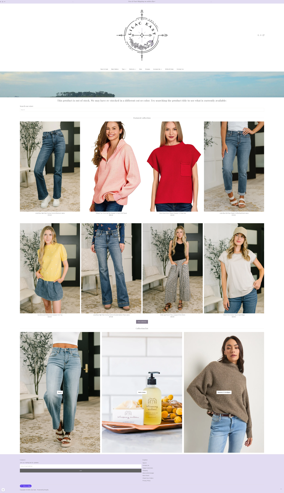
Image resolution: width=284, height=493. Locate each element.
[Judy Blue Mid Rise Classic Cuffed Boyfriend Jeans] (234, 166)
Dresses (147, 69)
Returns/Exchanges (148, 473)
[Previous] (73, 1)
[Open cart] (263, 35)
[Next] (211, 1)
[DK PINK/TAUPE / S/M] (111, 217)
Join (80, 470)
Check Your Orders (148, 478)
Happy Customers (148, 468)
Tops (123, 69)
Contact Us (180, 69)
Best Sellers (115, 69)
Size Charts (146, 475)
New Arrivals (104, 69)
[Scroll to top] (281, 488)
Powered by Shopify (42, 489)
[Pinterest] (5, 2)
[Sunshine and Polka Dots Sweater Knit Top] (50, 268)
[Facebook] (0, 2)
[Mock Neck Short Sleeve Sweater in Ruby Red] (173, 166)
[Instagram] (3, 2)
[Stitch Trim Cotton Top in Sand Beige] (234, 268)
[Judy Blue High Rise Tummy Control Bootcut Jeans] (50, 166)
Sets (140, 69)
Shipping (145, 470)
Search (145, 463)
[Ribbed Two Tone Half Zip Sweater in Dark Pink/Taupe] (111, 166)
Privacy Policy (146, 480)
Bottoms (132, 69)
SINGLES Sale (169, 69)
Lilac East (33, 489)
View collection (142, 321)
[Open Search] (258, 35)
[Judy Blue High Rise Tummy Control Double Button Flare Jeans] (111, 268)
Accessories (157, 69)
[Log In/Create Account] (260, 35)
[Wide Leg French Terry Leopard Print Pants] (173, 268)
